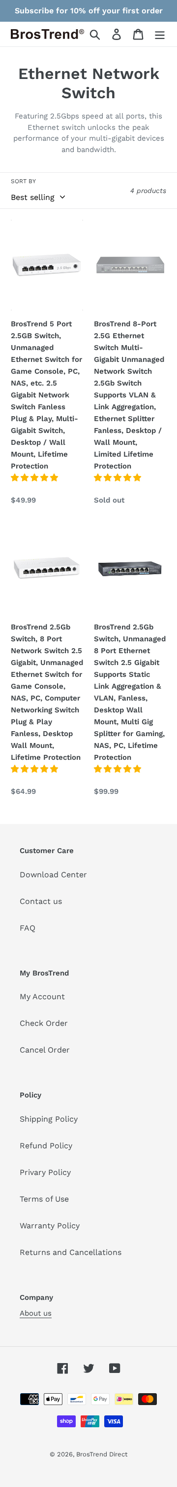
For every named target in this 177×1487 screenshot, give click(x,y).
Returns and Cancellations (70, 1252)
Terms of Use (44, 1199)
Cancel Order (45, 1050)
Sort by (23, 181)
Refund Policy (46, 1145)
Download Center (53, 874)
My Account (42, 996)
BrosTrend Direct (101, 1454)
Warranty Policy (50, 1225)
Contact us (41, 901)
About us (36, 1313)
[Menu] (160, 34)
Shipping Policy (49, 1119)
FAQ (27, 928)
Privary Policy (45, 1172)
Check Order (44, 1023)
